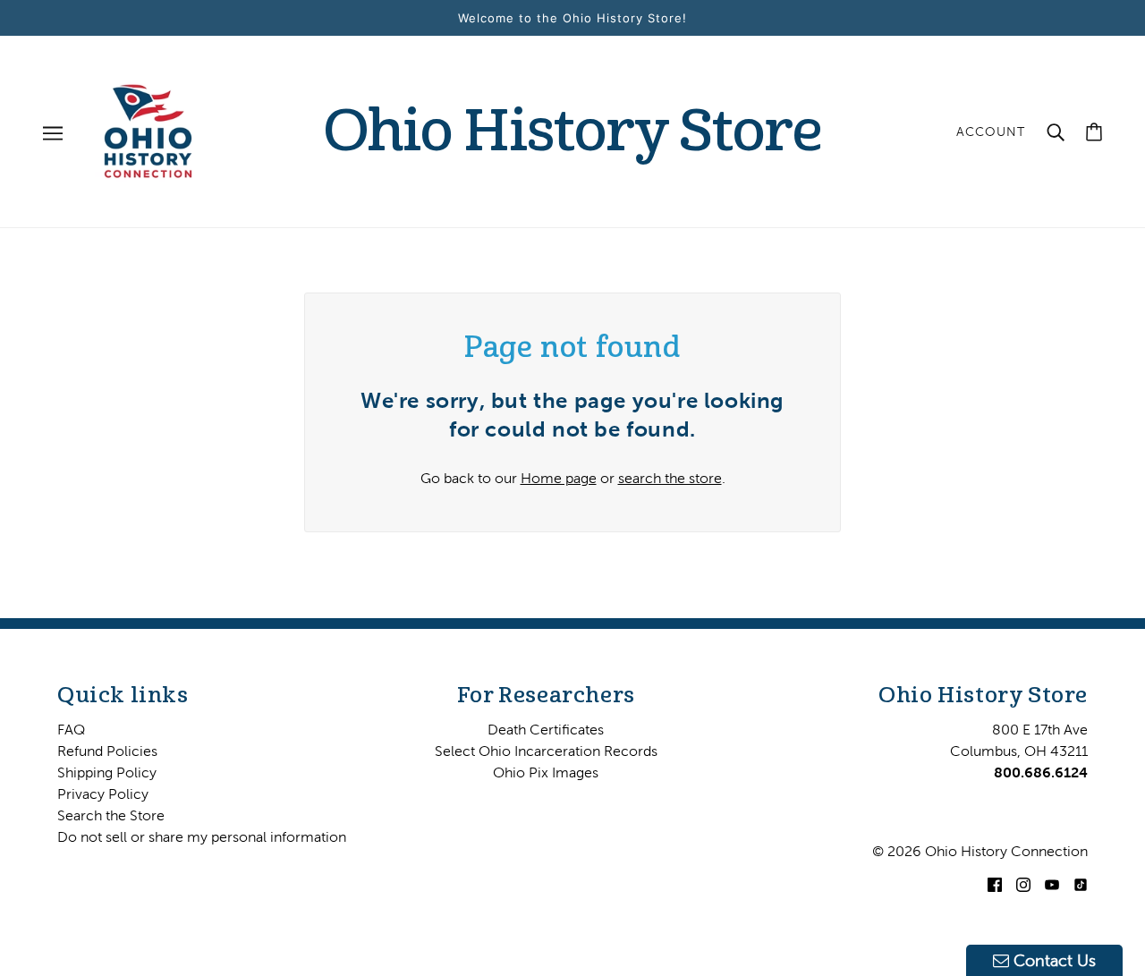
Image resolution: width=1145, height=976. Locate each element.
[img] (994, 883)
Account (990, 131)
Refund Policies (107, 751)
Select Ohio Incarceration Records (546, 751)
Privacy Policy (102, 793)
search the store (670, 478)
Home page (559, 478)
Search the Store (111, 815)
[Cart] (1094, 132)
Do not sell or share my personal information (201, 836)
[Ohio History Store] (148, 130)
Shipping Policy (107, 772)
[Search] (1055, 131)
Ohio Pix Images (545, 772)
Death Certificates (546, 729)
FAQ (71, 729)
